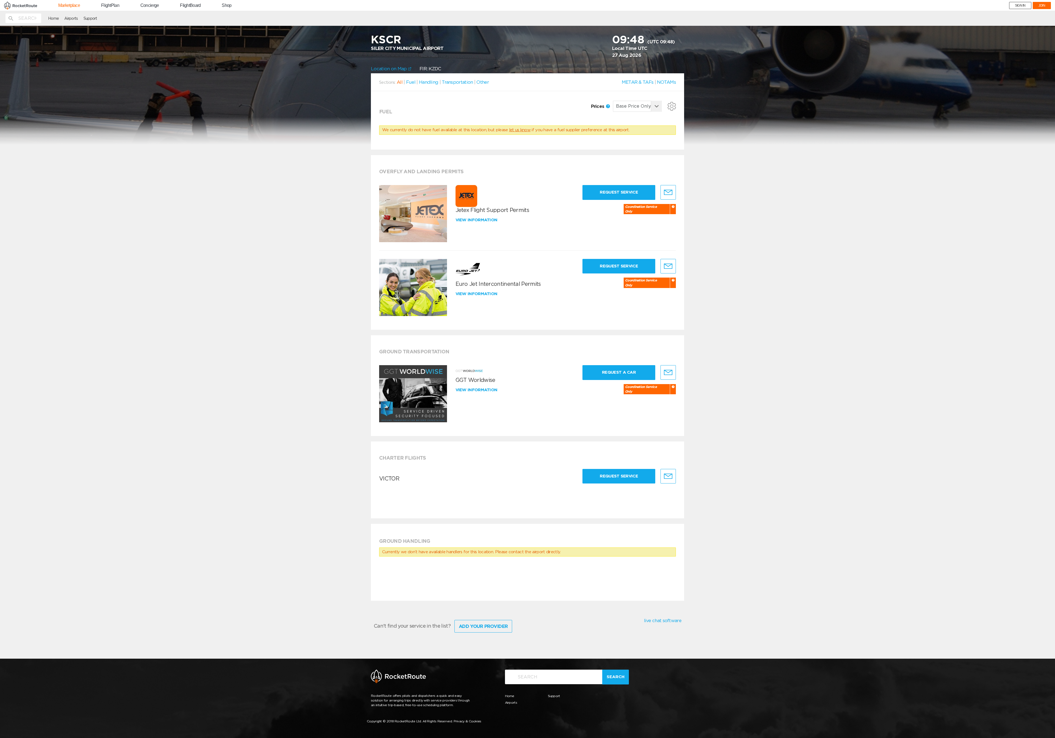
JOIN (1042, 5)
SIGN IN (1020, 5)
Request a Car (619, 372)
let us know (520, 129)
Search (615, 676)
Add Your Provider (483, 626)
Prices (598, 106)
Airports (71, 18)
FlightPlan (110, 5)
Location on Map (389, 68)
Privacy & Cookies (467, 721)
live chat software (662, 620)
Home (53, 18)
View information (477, 219)
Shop (226, 5)
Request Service (619, 192)
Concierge (149, 5)
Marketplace (69, 5)
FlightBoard (190, 5)
